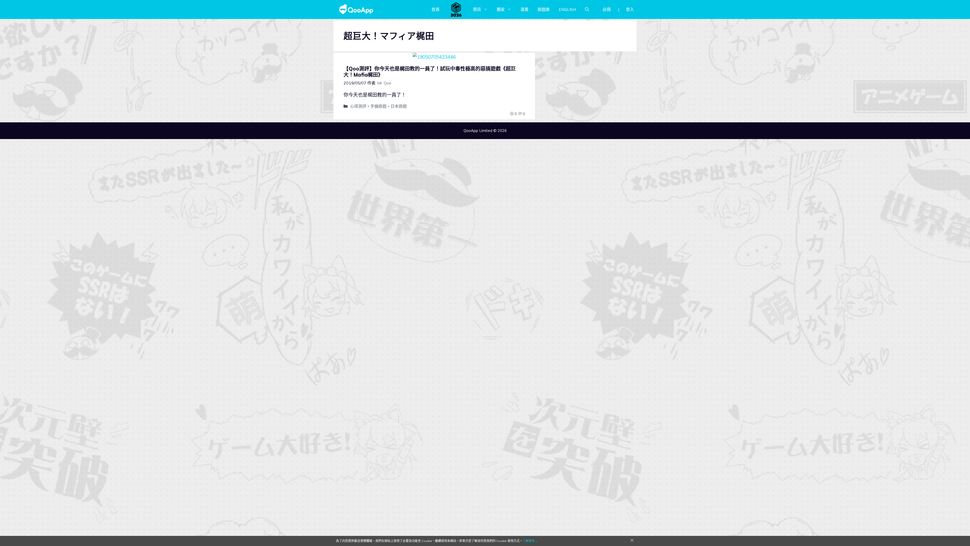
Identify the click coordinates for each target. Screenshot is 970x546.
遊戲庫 (544, 9)
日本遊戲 (399, 106)
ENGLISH (567, 9)
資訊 (477, 9)
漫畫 (524, 9)
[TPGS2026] (456, 9)
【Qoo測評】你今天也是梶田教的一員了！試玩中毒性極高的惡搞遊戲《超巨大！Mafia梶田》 (430, 71)
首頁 (435, 9)
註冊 (607, 9)
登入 (630, 9)
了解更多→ (530, 541)
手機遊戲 (378, 106)
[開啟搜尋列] (587, 9)
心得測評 (358, 106)
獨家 (501, 9)
